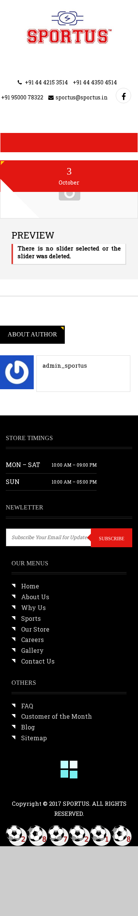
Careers (32, 639)
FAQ (27, 706)
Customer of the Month (56, 716)
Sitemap (34, 738)
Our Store (35, 629)
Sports (31, 618)
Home (30, 586)
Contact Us (37, 661)
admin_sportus (65, 365)
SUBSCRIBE (111, 538)
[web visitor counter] (69, 835)
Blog (28, 727)
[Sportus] (69, 27)
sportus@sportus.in (82, 97)
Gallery (32, 650)
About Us (35, 597)
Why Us (33, 607)
